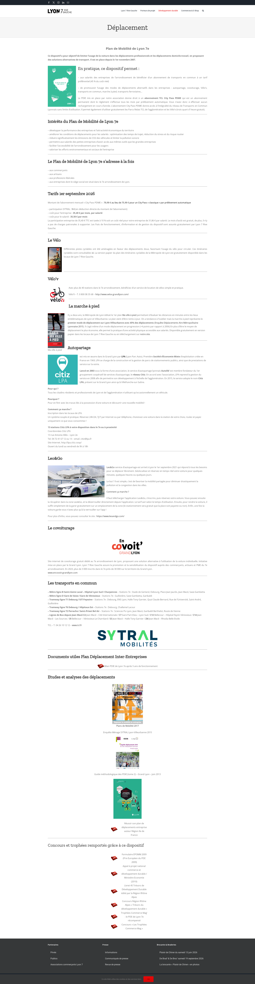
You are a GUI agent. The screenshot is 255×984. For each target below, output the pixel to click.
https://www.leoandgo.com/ (110, 516)
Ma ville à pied (129, 315)
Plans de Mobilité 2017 (127, 725)
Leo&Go (111, 467)
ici (93, 252)
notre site (145, 334)
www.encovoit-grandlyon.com (63, 572)
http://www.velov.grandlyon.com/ (112, 294)
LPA (123, 356)
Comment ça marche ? (118, 491)
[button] (203, 10)
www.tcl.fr (77, 625)
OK (148, 979)
